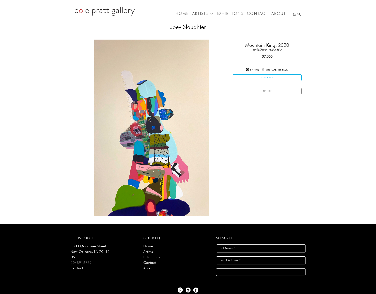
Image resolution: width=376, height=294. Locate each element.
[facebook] (195, 290)
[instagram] (188, 290)
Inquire (267, 91)
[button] (202, 13)
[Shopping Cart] (294, 14)
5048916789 (81, 263)
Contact (76, 268)
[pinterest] (180, 290)
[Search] (299, 14)
